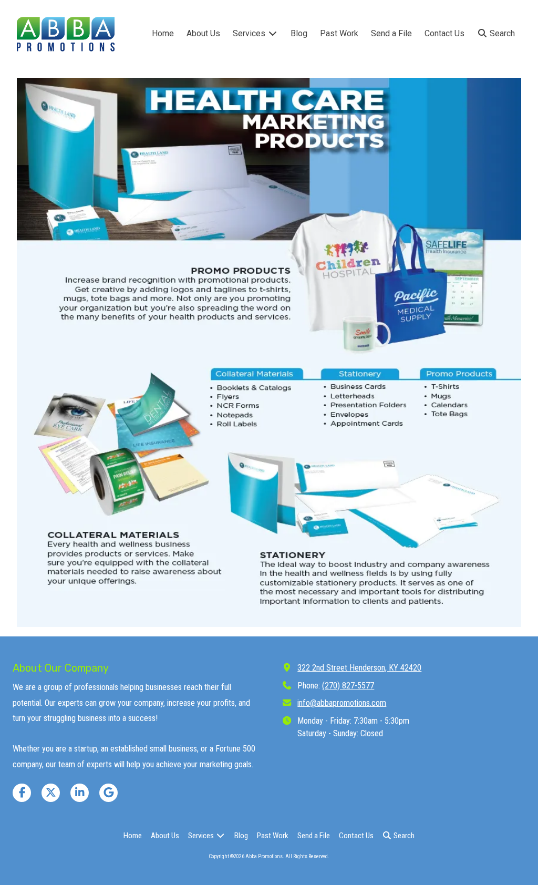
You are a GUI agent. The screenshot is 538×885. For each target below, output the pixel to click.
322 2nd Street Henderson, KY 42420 (359, 668)
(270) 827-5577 (348, 686)
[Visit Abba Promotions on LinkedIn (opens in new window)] (79, 793)
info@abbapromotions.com (341, 703)
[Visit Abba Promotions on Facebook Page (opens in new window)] (22, 793)
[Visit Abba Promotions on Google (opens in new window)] (108, 793)
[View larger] (269, 352)
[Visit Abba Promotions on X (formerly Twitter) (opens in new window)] (51, 793)
